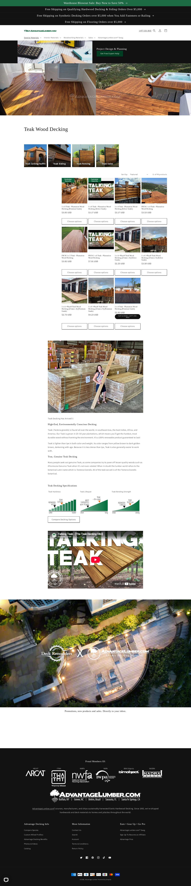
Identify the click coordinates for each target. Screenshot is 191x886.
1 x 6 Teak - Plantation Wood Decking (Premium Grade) (73, 208)
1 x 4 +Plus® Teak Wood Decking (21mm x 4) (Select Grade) (126, 258)
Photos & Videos (31, 844)
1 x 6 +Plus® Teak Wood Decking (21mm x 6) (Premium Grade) (100, 309)
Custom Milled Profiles (33, 835)
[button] (32, 37)
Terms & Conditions (80, 844)
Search (75, 835)
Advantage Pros (126, 839)
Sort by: (124, 174)
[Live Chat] (6, 880)
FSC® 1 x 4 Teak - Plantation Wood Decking (152, 208)
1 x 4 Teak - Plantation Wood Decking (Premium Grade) (126, 308)
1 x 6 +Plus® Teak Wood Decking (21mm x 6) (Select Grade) (152, 258)
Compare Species (31, 830)
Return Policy (77, 848)
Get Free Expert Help (109, 53)
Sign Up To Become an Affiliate (133, 835)
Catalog (27, 848)
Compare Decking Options (64, 519)
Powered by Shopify (104, 879)
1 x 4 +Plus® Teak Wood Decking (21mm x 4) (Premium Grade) (73, 309)
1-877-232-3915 (145, 30)
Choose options (74, 221)
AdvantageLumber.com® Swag (132, 830)
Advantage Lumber (91, 879)
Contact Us (76, 830)
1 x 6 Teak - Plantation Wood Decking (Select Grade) (99, 208)
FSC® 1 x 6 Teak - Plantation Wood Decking (99, 257)
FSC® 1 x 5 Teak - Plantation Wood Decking (73, 257)
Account (75, 839)
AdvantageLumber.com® (43, 808)
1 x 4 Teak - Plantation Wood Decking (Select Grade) (126, 208)
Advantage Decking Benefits (35, 839)
